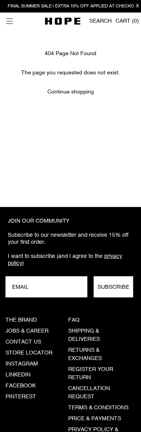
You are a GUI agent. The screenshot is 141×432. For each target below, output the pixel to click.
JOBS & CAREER (27, 331)
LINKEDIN (18, 375)
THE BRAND (21, 320)
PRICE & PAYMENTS (94, 418)
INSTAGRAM (21, 364)
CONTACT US (23, 342)
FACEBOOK (20, 386)
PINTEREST (20, 397)
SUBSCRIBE (113, 286)
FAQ (74, 320)
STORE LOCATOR (28, 353)
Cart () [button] (127, 21)
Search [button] (100, 21)
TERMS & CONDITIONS (98, 407)
